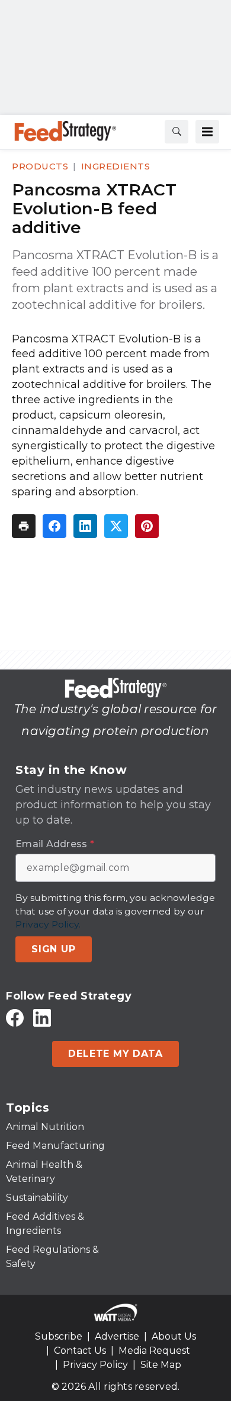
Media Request (154, 1350)
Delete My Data (115, 1053)
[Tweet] (116, 526)
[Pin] (147, 526)
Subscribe (58, 1336)
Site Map (160, 1364)
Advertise (117, 1336)
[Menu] (207, 131)
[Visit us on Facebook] (15, 1017)
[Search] (176, 131)
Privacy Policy (95, 1364)
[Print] (24, 526)
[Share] (54, 526)
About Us (174, 1336)
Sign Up (53, 949)
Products (40, 166)
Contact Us (80, 1350)
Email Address (54, 844)
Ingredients (115, 166)
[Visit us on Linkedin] (42, 1017)
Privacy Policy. (48, 924)
